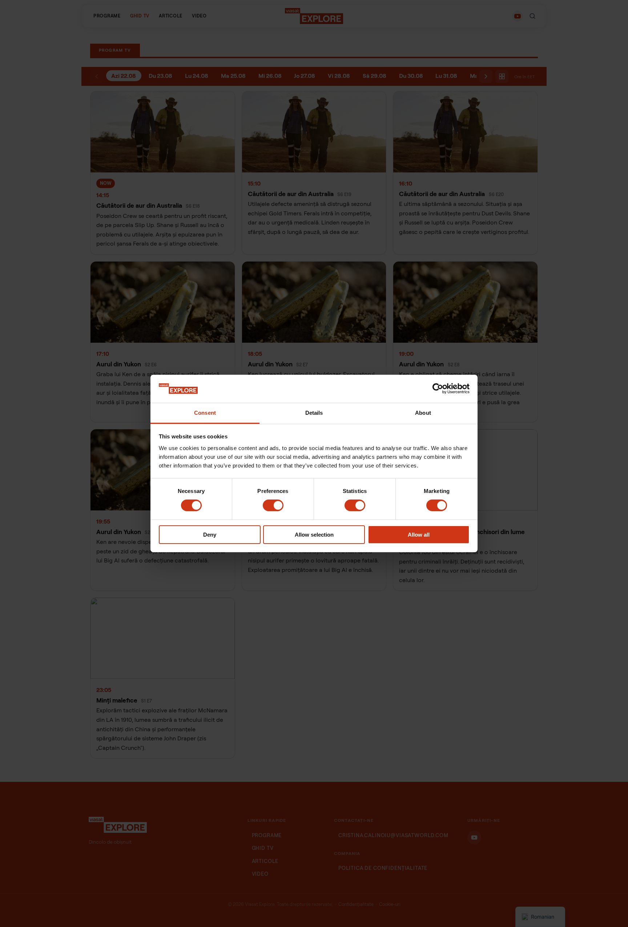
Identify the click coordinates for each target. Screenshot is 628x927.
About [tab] (423, 413)
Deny (209, 535)
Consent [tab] (205, 413)
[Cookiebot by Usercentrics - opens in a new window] (438, 388)
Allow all (419, 535)
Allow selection (314, 535)
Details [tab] (314, 413)
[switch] (273, 505)
